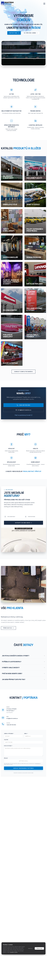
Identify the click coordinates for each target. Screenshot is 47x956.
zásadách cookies (13, 952)
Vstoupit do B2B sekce (22, 522)
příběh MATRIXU (7, 628)
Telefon (6, 739)
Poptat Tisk (13, 33)
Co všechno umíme (30, 33)
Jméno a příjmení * (9, 733)
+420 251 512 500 (24, 405)
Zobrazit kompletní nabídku (23, 371)
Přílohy (6, 758)
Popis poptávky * (8, 745)
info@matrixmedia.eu (12, 718)
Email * (26, 733)
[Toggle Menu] (44, 3)
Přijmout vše (39, 948)
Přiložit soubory (24, 760)
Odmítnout (30, 948)
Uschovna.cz (37, 763)
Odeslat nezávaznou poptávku (23, 768)
